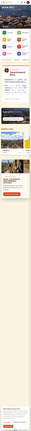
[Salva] (28, 11)
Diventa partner (11, 194)
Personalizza (7, 422)
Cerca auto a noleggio (12, 119)
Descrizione (7, 59)
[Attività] (24, 2)
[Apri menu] (28, 2)
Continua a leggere (12, 99)
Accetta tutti (8, 426)
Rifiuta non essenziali (20, 422)
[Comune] (21, 2)
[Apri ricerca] (18, 2)
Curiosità (26, 59)
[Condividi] (28, 7)
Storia (16, 59)
